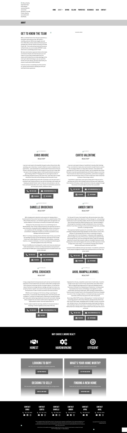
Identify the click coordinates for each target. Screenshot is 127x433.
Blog (97, 10)
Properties (81, 10)
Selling (73, 10)
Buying (67, 10)
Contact (103, 10)
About (60, 10)
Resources (90, 10)
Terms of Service (66, 428)
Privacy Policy (58, 428)
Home (54, 10)
